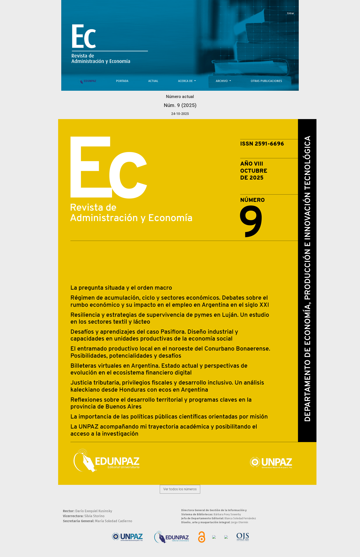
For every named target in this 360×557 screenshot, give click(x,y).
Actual (153, 81)
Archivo (222, 81)
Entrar (290, 13)
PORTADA (122, 81)
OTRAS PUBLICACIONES (266, 81)
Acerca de (186, 81)
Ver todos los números (180, 489)
